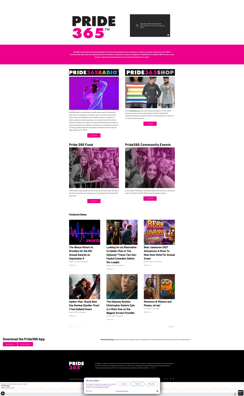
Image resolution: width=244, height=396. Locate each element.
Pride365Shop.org (134, 111)
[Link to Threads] (173, 378)
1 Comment (155, 308)
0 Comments (84, 261)
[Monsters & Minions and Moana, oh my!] (159, 286)
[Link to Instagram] (170, 378)
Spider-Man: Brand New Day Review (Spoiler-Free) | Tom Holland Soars (84, 305)
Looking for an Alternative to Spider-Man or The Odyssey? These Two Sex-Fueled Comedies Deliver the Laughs (121, 255)
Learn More (152, 368)
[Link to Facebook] (167, 378)
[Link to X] (164, 378)
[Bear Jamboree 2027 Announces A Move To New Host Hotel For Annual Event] (159, 232)
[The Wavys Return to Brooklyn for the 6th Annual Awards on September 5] (84, 232)
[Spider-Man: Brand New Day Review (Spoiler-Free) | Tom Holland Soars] (84, 286)
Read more (72, 265)
